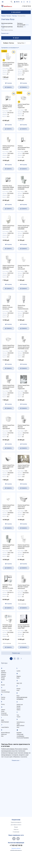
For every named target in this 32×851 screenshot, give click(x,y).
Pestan (18, 688)
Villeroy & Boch (20, 725)
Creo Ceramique (5, 692)
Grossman (4, 713)
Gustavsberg (4, 715)
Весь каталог (17, 12)
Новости (16, 829)
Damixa (3, 697)
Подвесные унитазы (7, 26)
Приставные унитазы (7, 30)
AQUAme (3, 672)
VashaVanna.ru (21, 722)
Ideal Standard (5, 722)
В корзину (9, 83)
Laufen (18, 671)
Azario (3, 679)
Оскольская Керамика (23, 737)
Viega (18, 724)
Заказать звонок (16, 848)
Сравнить (9, 87)
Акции (16, 827)
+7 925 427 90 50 (26, 6)
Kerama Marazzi (5, 732)
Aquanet (3, 674)
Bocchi (3, 685)
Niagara (19, 676)
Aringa (3, 677)
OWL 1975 (19, 683)
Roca (18, 695)
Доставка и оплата (16, 824)
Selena (18, 709)
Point (18, 690)
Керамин (19, 732)
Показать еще (16, 653)
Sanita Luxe (20, 704)
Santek (18, 706)
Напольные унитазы (7, 23)
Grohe (2, 711)
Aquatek (3, 676)
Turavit (18, 716)
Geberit (3, 709)
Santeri (18, 708)
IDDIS (2, 720)
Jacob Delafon (5, 727)
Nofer (18, 678)
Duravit (3, 699)
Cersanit (3, 690)
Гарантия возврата (16, 822)
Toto (18, 715)
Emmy (3, 704)
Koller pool (4, 734)
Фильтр (16, 38)
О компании (16, 832)
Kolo (2, 736)
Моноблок (20, 26)
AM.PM (3, 671)
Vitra (18, 727)
